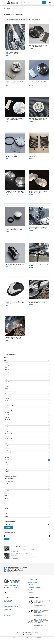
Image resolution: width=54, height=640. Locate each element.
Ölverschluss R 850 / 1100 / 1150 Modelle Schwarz (21, 546)
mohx (37, 632)
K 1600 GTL (7, 429)
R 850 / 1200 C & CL (9, 481)
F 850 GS (7, 384)
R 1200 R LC (7, 445)
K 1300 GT (7, 417)
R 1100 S (7, 436)
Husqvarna (6, 498)
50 (28, 19)
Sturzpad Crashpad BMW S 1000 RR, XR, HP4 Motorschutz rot (42, 601)
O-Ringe (6, 508)
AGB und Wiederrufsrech (33, 584)
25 (26, 19)
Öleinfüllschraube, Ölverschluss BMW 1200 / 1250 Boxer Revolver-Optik (38, 119)
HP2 (6, 393)
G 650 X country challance (10, 391)
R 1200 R (7, 443)
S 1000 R (7, 485)
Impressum (30, 592)
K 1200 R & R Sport (9, 410)
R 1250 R (7, 462)
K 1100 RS (7, 400)
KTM (5, 503)
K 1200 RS (7, 412)
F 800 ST (7, 381)
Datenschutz (30, 589)
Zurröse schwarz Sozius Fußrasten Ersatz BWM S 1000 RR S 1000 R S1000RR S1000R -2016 (41, 610)
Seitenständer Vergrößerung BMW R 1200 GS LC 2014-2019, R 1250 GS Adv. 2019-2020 (15, 302)
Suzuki (6, 511)
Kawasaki (6, 500)
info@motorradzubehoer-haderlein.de (11, 606)
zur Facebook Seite (7, 615)
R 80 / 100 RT (8, 474)
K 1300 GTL (7, 419)
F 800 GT (7, 374)
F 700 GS (7, 369)
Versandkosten (15, 551)
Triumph (6, 513)
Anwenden (9, 527)
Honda (5, 495)
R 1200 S (7, 455)
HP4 (6, 395)
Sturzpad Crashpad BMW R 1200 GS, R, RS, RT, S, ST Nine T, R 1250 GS (38, 302)
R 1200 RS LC (8, 448)
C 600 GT (7, 362)
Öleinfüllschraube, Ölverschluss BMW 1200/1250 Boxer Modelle (14, 155)
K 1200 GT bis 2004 (9, 405)
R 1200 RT (7, 450)
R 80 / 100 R (7, 471)
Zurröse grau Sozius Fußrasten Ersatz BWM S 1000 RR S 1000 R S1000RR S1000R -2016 (41, 620)
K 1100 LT (7, 398)
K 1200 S (7, 414)
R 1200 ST (7, 457)
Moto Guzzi (7, 506)
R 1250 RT (7, 466)
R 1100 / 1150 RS (8, 431)
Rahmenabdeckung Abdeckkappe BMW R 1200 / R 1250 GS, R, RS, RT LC (15, 228)
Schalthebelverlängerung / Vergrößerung (15, 264)
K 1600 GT (7, 426)
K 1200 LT (7, 407)
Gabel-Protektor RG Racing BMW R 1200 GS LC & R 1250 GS (14, 53)
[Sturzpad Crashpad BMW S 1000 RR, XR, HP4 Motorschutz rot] (30, 602)
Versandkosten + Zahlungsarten (34, 587)
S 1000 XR (7, 490)
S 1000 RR (7, 488)
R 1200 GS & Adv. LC (9, 440)
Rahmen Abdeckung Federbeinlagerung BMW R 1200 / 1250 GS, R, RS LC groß (15, 192)
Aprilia (5, 357)
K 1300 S (7, 424)
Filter (7, 538)
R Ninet (6, 483)
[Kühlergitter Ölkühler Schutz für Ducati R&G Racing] (7, 556)
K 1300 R (7, 421)
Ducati (5, 493)
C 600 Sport (7, 365)
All (29, 19)
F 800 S (6, 379)
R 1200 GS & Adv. (8, 438)
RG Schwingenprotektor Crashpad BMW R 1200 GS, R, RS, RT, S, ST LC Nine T (38, 228)
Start (5, 8)
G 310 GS (7, 386)
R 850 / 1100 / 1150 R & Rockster (11, 478)
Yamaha (6, 516)
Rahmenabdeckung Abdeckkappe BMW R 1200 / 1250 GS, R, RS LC (38, 192)
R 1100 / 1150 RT (8, 433)
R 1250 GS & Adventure (10, 459)
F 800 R (6, 376)
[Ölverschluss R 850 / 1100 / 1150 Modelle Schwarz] (7, 548)
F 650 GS (7, 367)
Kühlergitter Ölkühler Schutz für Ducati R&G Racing (21, 553)
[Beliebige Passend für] (26, 524)
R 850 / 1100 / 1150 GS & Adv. (11, 476)
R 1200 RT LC (8, 452)
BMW (8, 8)
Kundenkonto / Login (32, 582)
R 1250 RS (7, 464)
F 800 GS (7, 372)
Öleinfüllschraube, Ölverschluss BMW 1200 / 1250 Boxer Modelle (38, 46)
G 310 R (6, 388)
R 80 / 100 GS (8, 469)
